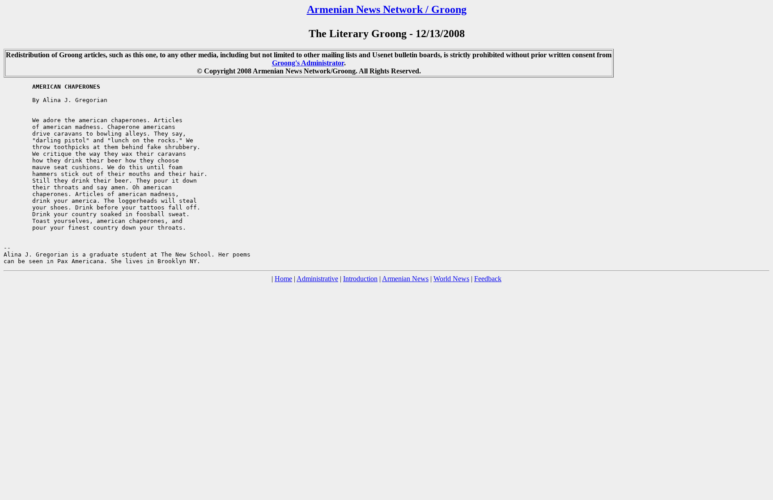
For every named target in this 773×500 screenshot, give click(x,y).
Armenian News (405, 278)
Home (283, 278)
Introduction (360, 278)
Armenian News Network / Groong (387, 9)
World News (451, 278)
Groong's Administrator (308, 63)
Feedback (487, 278)
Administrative (317, 278)
